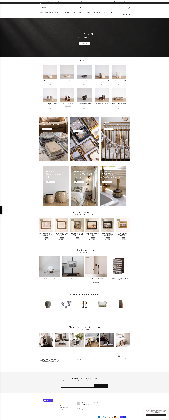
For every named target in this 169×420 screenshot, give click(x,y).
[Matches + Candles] (121, 304)
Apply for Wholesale (57, 3)
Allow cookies (156, 415)
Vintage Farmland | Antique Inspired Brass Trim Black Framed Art (92, 234)
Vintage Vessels (48, 312)
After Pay (61, 409)
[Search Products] (57, 7)
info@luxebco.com (81, 409)
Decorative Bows (66, 312)
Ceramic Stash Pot (119, 278)
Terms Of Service (62, 403)
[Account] (125, 7)
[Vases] (48, 304)
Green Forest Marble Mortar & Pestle (84, 104)
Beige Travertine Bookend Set (102, 80)
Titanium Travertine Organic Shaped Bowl (119, 104)
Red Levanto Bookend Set (67, 103)
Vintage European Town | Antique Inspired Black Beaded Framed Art (108, 234)
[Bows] (66, 304)
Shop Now (84, 43)
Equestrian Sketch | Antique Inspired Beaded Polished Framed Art (61, 234)
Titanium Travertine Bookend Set (50, 104)
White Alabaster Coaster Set (50, 80)
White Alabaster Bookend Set (119, 80)
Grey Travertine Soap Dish (84, 80)
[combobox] (48, 7)
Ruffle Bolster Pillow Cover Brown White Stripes (73, 279)
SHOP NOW (47, 128)
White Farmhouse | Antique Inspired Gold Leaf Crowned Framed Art (76, 234)
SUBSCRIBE (101, 385)
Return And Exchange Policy (64, 407)
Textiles (103, 312)
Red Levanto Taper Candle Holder (102, 104)
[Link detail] (53, 139)
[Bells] (84, 304)
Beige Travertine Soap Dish (67, 80)
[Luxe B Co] (84, 7)
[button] (55, 67)
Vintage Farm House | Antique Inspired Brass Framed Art (123, 234)
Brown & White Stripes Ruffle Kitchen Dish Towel (49, 279)
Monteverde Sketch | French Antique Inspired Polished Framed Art (46, 234)
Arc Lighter (121, 312)
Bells (84, 312)
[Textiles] (103, 304)
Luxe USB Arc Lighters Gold (96, 278)
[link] (48, 1)
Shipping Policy (62, 405)
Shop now (50, 181)
